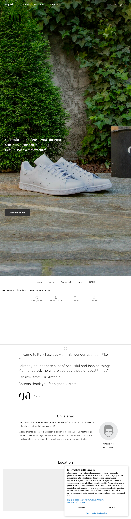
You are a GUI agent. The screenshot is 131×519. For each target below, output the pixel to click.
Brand (80, 282)
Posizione (39, 4)
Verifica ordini (56, 300)
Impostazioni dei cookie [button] (96, 513)
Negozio (9, 4)
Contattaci (54, 4)
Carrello (94, 300)
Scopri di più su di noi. (76, 502)
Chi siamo (23, 4)
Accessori (66, 282)
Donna (51, 282)
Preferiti (75, 300)
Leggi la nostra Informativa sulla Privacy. (85, 500)
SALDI (92, 282)
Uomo (39, 282)
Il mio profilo (36, 300)
